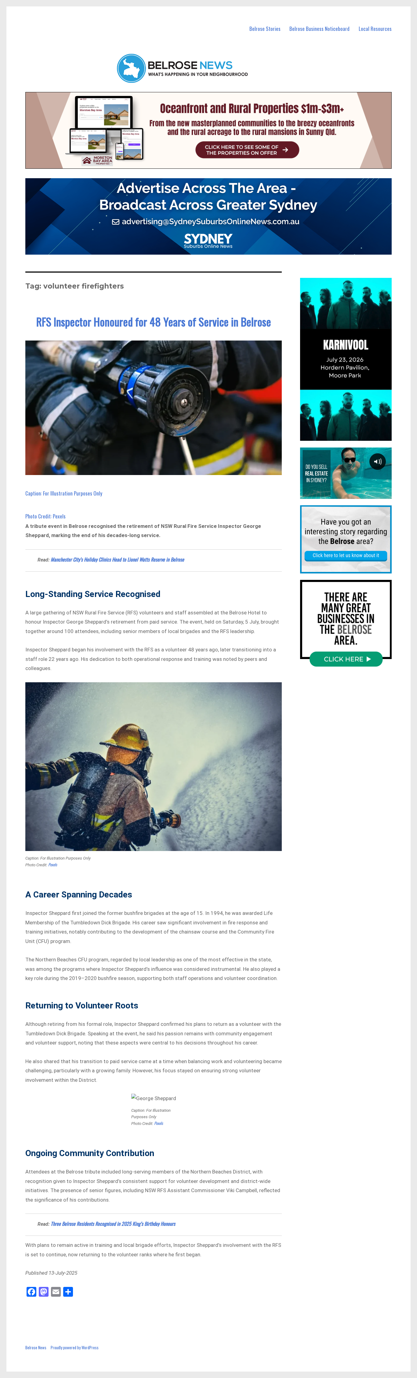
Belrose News (35, 1347)
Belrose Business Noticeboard (319, 28)
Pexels (52, 864)
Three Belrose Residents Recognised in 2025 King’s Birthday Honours (113, 1223)
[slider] (351, 436)
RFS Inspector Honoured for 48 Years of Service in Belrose (153, 321)
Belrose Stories (265, 28)
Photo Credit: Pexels (45, 516)
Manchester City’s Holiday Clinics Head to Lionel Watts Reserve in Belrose (117, 559)
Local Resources (375, 28)
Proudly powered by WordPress (75, 1347)
